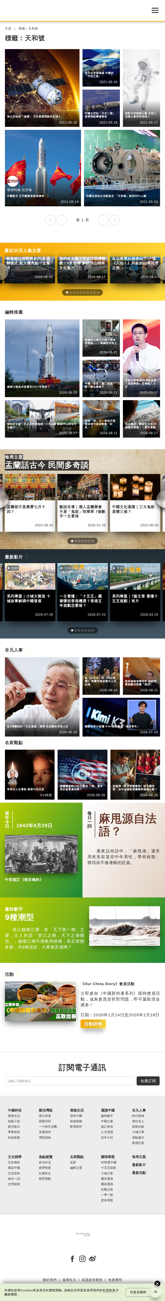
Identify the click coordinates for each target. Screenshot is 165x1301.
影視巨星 (138, 1143)
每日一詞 (89, 819)
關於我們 (50, 1280)
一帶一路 (107, 1195)
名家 (73, 1162)
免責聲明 (115, 1280)
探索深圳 (33, 418)
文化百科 (14, 1173)
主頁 (8, 28)
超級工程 (91, 334)
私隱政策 (109, 1290)
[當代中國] (72, 10)
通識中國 (91, 374)
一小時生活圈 (48, 1126)
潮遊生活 (77, 1110)
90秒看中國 (108, 1162)
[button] (67, 292)
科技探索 (14, 1137)
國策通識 (107, 1184)
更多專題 (107, 1200)
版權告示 (69, 1280)
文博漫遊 (14, 1184)
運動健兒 (138, 1137)
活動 (9, 974)
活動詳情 (93, 1023)
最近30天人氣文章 (23, 250)
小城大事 (33, 720)
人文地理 (107, 1132)
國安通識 (131, 418)
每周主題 (14, 457)
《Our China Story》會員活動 (108, 984)
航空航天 (33, 111)
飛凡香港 (45, 1116)
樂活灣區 (13, 418)
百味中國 (76, 1116)
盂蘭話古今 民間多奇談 (47, 465)
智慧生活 (14, 1116)
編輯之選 (86, 780)
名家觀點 (14, 742)
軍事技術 (14, 1132)
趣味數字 (14, 909)
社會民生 (45, 1173)
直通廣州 (45, 1132)
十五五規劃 (108, 1167)
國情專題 (131, 415)
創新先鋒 (131, 374)
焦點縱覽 (46, 1157)
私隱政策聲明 (92, 1280)
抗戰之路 (107, 1189)
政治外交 (45, 1162)
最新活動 (139, 1173)
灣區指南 (45, 1137)
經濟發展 (45, 1167)
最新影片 (14, 557)
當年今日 (7, 819)
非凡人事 (131, 371)
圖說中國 (91, 415)
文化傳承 (14, 1162)
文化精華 (91, 411)
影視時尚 (76, 1126)
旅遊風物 (76, 1121)
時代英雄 (138, 1116)
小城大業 (107, 1173)
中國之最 (107, 1121)
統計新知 (91, 378)
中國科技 (13, 111)
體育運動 (45, 1178)
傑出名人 (111, 720)
